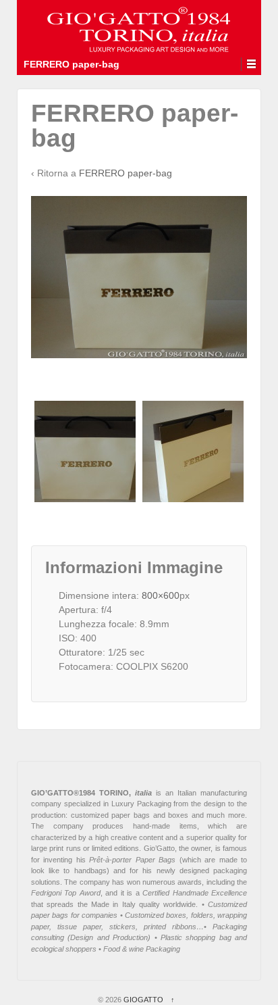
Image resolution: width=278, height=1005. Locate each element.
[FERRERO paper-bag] (85, 451)
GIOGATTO (143, 1000)
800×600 (160, 595)
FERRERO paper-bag (125, 173)
